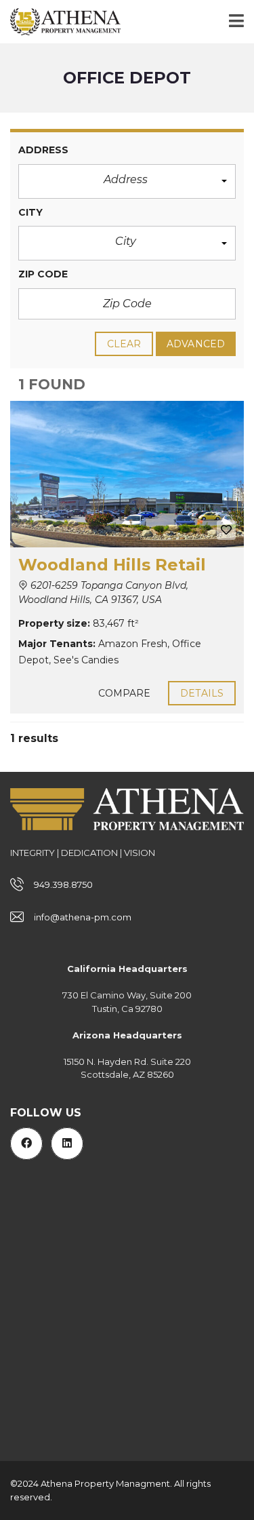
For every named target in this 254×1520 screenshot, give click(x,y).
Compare (124, 693)
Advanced (196, 344)
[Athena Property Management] (60, 22)
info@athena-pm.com (82, 917)
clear (124, 344)
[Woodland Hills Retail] (127, 474)
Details (202, 693)
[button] (127, 181)
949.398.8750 (63, 884)
